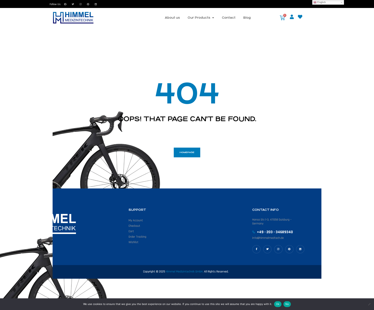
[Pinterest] (289, 249)
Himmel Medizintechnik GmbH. (184, 272)
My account (136, 220)
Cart (131, 231)
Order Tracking (137, 237)
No (287, 304)
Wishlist (133, 242)
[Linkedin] (95, 4)
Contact (229, 17)
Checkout (134, 226)
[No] (369, 304)
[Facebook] (65, 4)
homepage (187, 152)
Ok (278, 304)
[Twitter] (73, 4)
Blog (247, 17)
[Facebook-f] (256, 249)
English (321, 2)
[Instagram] (80, 4)
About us (172, 17)
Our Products (199, 17)
